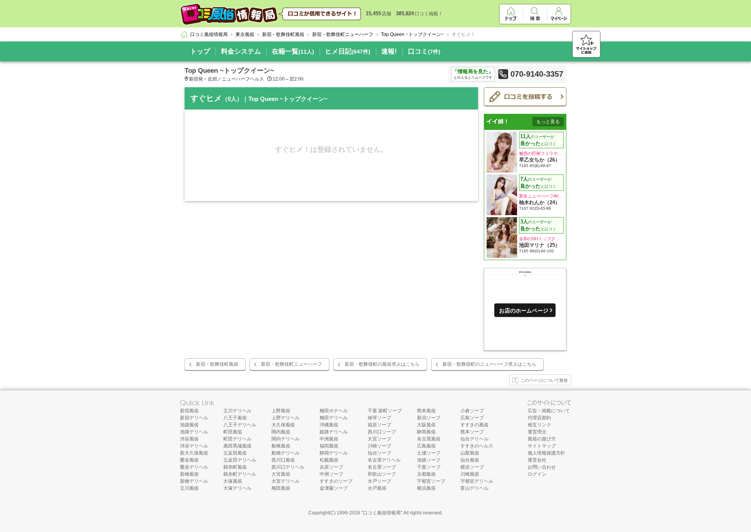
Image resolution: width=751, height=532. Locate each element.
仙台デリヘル (474, 439)
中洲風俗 (329, 439)
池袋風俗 (189, 425)
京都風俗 (426, 474)
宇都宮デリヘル (476, 481)
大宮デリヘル (285, 481)
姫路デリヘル (334, 432)
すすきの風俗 (474, 425)
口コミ (424, 51)
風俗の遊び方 (542, 439)
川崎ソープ (379, 446)
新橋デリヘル (194, 481)
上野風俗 (280, 410)
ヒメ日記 (347, 51)
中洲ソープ (331, 474)
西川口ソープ (382, 432)
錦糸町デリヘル (239, 474)
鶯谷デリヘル (194, 467)
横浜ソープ (472, 467)
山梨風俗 (469, 453)
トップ (200, 51)
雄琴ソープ (379, 418)
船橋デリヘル (285, 453)
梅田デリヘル (334, 418)
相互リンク (539, 425)
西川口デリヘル (287, 467)
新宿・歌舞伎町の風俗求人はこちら (382, 364)
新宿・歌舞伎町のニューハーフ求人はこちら (489, 364)
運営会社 (537, 460)
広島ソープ (472, 418)
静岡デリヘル (334, 453)
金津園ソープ (334, 488)
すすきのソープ (336, 481)
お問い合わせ (542, 467)
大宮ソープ (379, 439)
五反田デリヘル (239, 460)
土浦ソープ (428, 453)
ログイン (537, 474)
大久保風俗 (283, 425)
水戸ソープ (379, 481)
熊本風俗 (426, 410)
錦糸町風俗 (235, 467)
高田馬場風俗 (237, 446)
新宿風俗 (189, 410)
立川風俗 (189, 488)
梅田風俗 (280, 488)
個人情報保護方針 (546, 453)
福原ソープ (379, 425)
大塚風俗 (232, 481)
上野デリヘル (285, 418)
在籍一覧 (293, 51)
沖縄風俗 (329, 425)
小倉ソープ (472, 410)
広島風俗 (426, 446)
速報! (389, 51)
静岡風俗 (426, 432)
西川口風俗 (283, 460)
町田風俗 (232, 432)
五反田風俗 (235, 453)
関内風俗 (280, 432)
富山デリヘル (474, 488)
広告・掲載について (549, 410)
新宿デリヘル (194, 418)
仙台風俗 (469, 460)
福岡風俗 (329, 446)
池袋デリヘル (194, 432)
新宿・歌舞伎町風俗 (217, 364)
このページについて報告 (544, 380)
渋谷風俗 (189, 439)
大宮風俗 (280, 474)
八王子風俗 (235, 418)
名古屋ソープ (382, 467)
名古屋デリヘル (384, 460)
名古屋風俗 (428, 439)
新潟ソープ (428, 418)
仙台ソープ (379, 453)
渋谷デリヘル (194, 446)
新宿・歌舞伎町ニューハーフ (291, 364)
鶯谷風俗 (189, 460)
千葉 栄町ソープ (385, 410)
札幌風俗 (329, 460)
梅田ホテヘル (334, 410)
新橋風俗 (189, 474)
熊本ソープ (472, 432)
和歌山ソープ (382, 474)
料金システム (241, 51)
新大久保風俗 (194, 453)
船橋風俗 (280, 446)
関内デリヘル (285, 439)
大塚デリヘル (237, 488)
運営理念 (537, 432)
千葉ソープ (428, 467)
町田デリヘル (237, 439)
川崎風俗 (469, 474)
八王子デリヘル (239, 425)
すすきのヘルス (476, 446)
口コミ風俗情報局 (382, 513)
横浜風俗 (426, 488)
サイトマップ (542, 446)
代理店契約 (539, 418)
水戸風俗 (377, 488)
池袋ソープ (428, 460)
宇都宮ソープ (431, 481)
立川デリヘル (237, 410)
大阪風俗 (426, 425)
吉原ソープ (331, 467)
